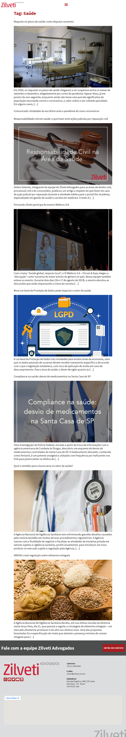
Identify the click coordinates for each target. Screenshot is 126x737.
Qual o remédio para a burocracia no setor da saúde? (43, 466)
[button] (66, 4)
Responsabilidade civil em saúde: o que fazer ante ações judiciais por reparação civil (61, 118)
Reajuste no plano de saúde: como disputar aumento (44, 21)
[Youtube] (17, 679)
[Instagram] (5, 679)
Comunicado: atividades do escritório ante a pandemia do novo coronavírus (56, 111)
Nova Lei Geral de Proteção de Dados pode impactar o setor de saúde (52, 290)
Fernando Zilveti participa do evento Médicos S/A (41, 204)
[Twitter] (13, 679)
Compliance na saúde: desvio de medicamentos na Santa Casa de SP (52, 376)
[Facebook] (9, 679)
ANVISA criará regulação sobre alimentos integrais (42, 555)
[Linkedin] (21, 679)
